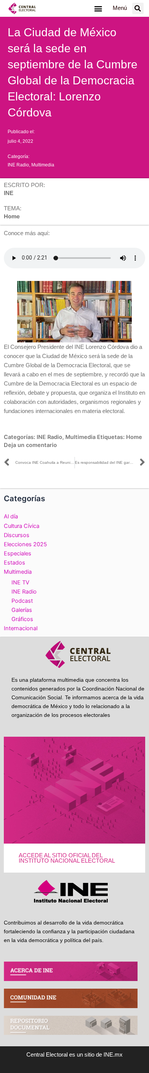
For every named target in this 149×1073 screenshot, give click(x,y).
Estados (14, 562)
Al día (11, 516)
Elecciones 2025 (25, 544)
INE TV (20, 582)
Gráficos (22, 619)
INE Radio (18, 165)
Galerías (21, 610)
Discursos (16, 535)
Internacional (20, 628)
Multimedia (42, 165)
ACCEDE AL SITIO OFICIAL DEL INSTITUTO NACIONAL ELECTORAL (67, 858)
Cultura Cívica (21, 526)
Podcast (22, 600)
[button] (98, 8)
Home (134, 437)
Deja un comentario (30, 445)
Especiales (17, 553)
